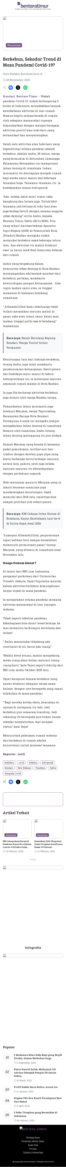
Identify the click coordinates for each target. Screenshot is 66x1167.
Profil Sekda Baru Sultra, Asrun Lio (36, 1087)
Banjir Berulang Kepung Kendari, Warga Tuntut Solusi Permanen (30, 343)
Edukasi (33, 762)
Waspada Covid (13, 773)
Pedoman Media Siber (33, 1141)
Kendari (9, 767)
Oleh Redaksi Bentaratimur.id (22, 74)
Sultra (53, 767)
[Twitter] (18, 87)
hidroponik (47, 762)
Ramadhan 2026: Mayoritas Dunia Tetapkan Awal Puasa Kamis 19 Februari (48, 844)
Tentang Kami (33, 1137)
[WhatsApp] (25, 87)
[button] (59, 6)
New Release (24, 767)
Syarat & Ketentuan (33, 1152)
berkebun (9, 762)
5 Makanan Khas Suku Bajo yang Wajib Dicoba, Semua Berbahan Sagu (38, 1056)
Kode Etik (33, 1145)
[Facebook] (10, 87)
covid (21, 762)
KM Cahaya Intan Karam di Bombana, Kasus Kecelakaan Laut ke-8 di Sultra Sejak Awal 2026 (33, 518)
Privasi (33, 1148)
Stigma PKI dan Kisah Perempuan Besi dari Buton (38, 1099)
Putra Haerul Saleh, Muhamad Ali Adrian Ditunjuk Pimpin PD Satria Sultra (35, 1072)
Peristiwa (14, 45)
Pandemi (40, 767)
